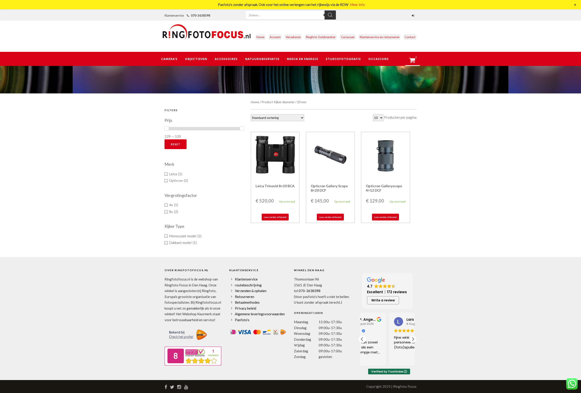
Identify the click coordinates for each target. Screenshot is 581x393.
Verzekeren (293, 37)
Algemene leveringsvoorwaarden (260, 314)
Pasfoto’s (242, 320)
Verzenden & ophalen (250, 291)
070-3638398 (200, 15)
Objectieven (196, 59)
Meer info (357, 5)
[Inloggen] (413, 15)
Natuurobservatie (262, 59)
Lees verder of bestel (275, 217)
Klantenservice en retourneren (379, 37)
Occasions (378, 59)
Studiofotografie (343, 59)
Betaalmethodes (247, 302)
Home (260, 37)
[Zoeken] (330, 15)
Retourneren (244, 297)
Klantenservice (246, 279)
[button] (412, 339)
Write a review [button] (383, 300)
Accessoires (226, 59)
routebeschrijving (248, 285)
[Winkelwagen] (414, 61)
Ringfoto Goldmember (321, 37)
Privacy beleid (245, 308)
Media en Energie (302, 59)
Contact (410, 37)
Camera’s (169, 59)
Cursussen (348, 37)
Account (275, 37)
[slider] (166, 128)
